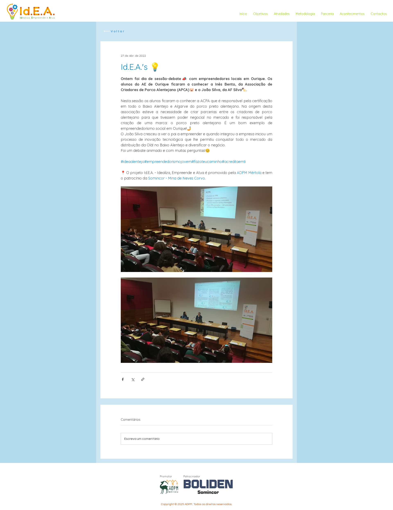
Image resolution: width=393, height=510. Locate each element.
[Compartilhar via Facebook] (123, 379)
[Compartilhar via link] (143, 379)
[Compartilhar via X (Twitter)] (133, 379)
